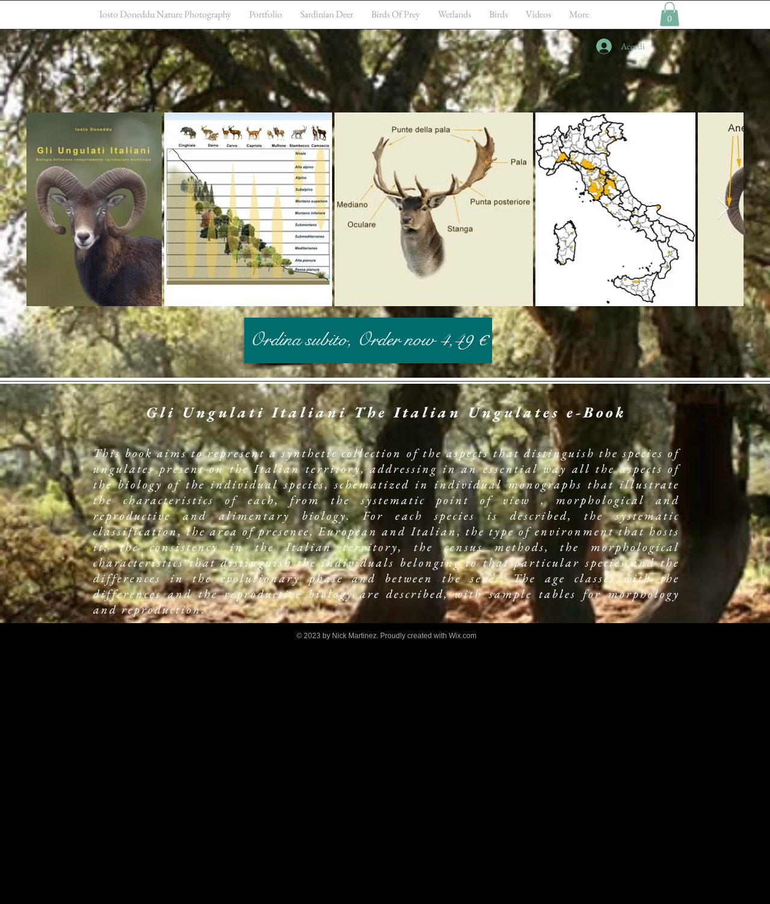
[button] (669, 14)
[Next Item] (723, 209)
